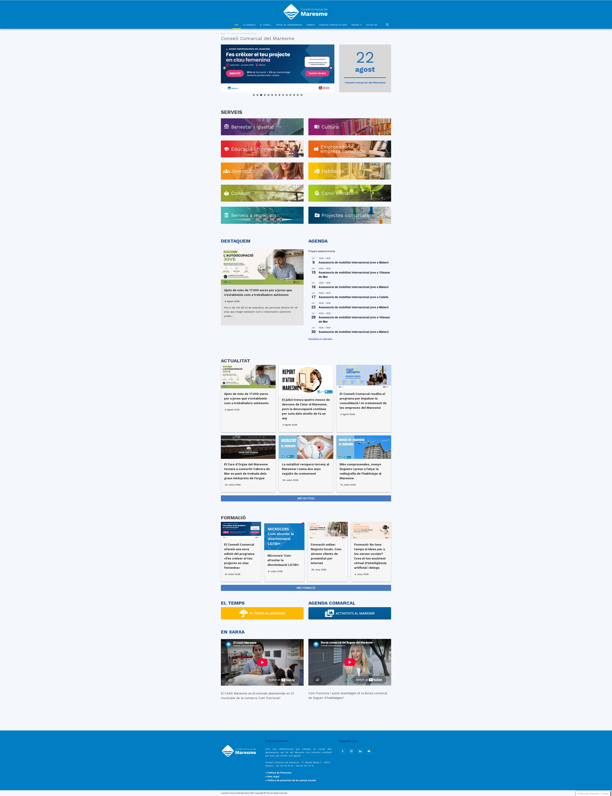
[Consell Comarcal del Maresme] (306, 10)
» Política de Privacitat (278, 772)
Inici (223, 33)
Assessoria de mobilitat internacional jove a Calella (353, 297)
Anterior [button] (224, 68)
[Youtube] (369, 751)
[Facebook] (342, 751)
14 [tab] (301, 95)
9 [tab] (283, 95)
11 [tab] (290, 95)
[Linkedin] (360, 751)
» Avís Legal (272, 776)
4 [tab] (265, 95)
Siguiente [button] (330, 68)
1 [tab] (254, 95)
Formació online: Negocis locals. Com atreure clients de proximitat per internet (326, 554)
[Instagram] (351, 751)
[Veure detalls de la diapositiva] (277, 68)
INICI (237, 25)
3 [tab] (261, 95)
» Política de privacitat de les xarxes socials (290, 780)
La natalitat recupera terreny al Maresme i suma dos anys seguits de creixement (305, 469)
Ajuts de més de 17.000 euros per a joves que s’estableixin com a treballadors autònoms (246, 398)
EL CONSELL (265, 25)
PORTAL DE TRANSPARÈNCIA (289, 25)
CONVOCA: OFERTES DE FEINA (333, 25)
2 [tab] (257, 95)
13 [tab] (298, 95)
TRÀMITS (310, 25)
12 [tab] (294, 95)
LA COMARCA (249, 25)
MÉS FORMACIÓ (306, 588)
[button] (387, 25)
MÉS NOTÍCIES (306, 498)
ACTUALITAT (371, 25)
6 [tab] (272, 95)
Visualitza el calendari (320, 339)
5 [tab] (268, 95)
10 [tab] (287, 95)
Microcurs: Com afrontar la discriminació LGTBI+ (283, 560)
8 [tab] (279, 95)
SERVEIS (355, 25)
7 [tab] (276, 95)
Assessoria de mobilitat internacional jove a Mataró (354, 262)
